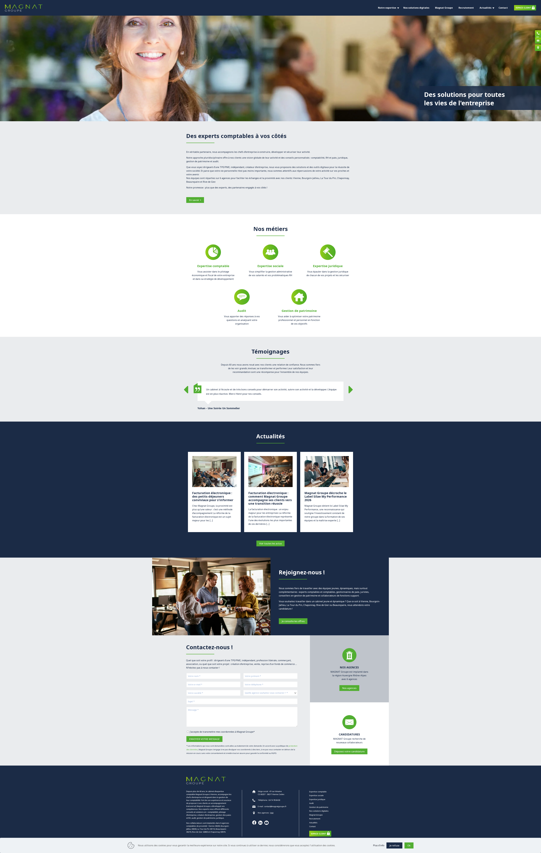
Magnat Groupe (316, 815)
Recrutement (314, 818)
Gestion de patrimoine (318, 807)
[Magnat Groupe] (23, 7)
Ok (409, 845)
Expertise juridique (317, 799)
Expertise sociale (316, 795)
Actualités (313, 822)
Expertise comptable (318, 791)
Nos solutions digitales (319, 811)
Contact (312, 826)
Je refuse (394, 845)
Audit (311, 803)
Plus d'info (378, 845)
